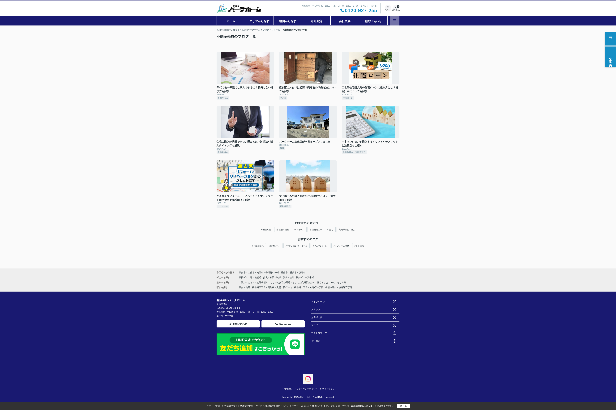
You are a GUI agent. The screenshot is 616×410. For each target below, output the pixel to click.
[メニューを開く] (395, 21)
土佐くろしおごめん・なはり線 (330, 282)
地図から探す (287, 21)
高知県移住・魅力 (347, 229)
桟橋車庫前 (331, 287)
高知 (241, 287)
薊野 (248, 287)
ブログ (314, 325)
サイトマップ (328, 389)
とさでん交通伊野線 (280, 282)
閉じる (403, 406)
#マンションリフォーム (297, 246)
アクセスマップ (319, 333)
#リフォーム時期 (341, 246)
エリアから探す (259, 21)
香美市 (293, 272)
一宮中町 (309, 277)
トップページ (318, 301)
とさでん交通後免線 (302, 282)
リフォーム (299, 229)
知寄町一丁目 (316, 287)
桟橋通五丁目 (345, 287)
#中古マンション (320, 246)
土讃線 (242, 282)
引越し (330, 229)
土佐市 (251, 272)
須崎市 (302, 272)
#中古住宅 (359, 246)
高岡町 (242, 277)
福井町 (300, 277)
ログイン (388, 10)
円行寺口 (287, 287)
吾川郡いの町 (272, 272)
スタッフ (315, 309)
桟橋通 (258, 277)
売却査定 (316, 21)
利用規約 (288, 389)
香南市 (284, 272)
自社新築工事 (316, 229)
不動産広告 (266, 229)
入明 (279, 287)
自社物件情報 (282, 229)
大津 (250, 277)
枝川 (292, 277)
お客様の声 (316, 317)
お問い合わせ (373, 21)
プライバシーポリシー (307, 389)
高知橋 (271, 287)
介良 (265, 277)
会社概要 (345, 21)
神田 (272, 277)
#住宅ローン (274, 246)
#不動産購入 (258, 246)
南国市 (260, 272)
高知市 (242, 272)
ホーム (231, 21)
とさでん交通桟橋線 (258, 282)
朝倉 (285, 277)
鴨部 (279, 277)
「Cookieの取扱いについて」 (361, 406)
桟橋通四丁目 (259, 287)
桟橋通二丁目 (301, 287)
